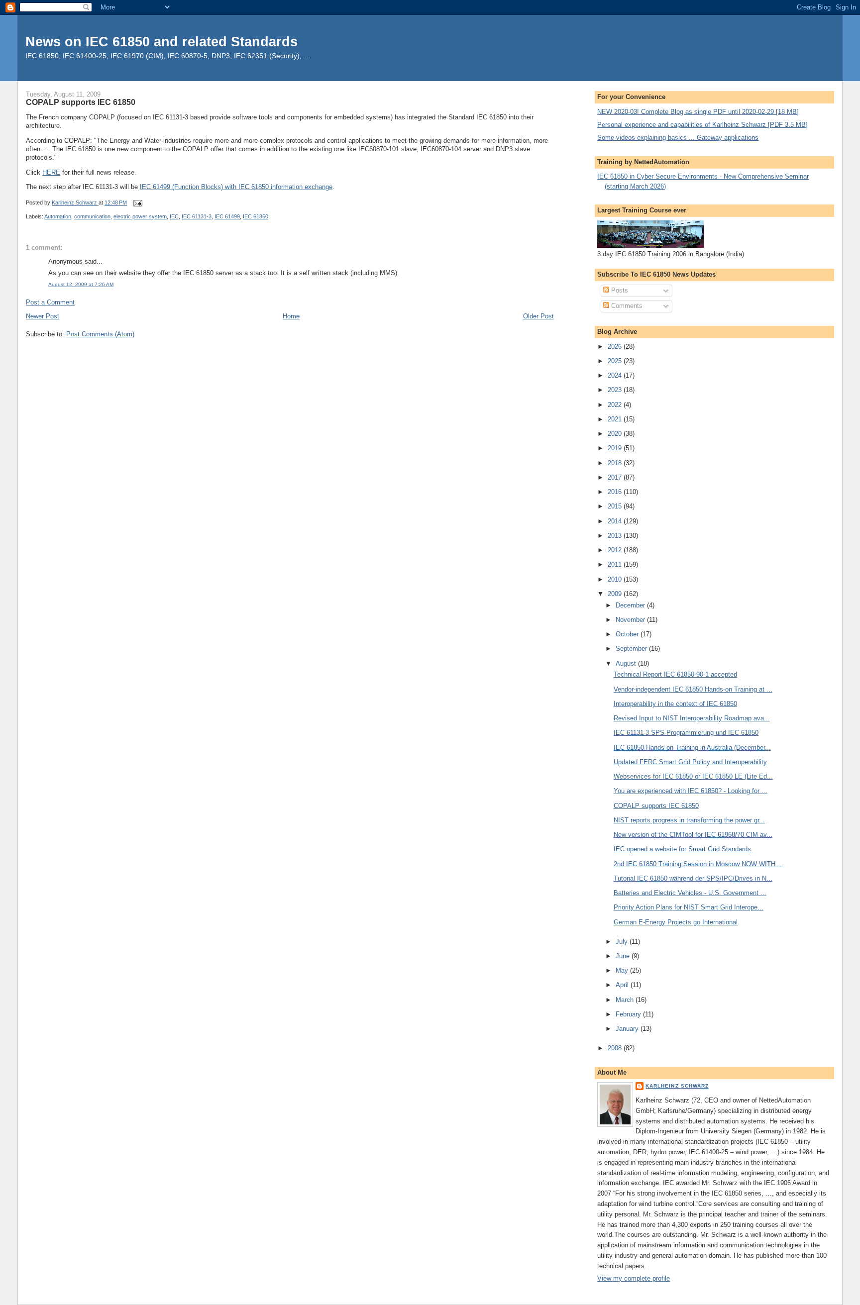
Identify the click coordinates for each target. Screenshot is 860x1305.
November (631, 619)
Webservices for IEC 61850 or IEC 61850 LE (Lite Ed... (693, 776)
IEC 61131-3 (197, 216)
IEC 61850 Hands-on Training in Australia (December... (692, 747)
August (627, 663)
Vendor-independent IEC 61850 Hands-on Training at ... (693, 689)
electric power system (140, 216)
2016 (616, 492)
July (623, 941)
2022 (616, 404)
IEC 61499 (227, 216)
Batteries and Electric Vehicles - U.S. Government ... (690, 893)
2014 (616, 521)
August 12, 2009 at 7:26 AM (80, 284)
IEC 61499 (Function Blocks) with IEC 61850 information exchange (236, 187)
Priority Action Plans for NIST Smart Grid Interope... (688, 907)
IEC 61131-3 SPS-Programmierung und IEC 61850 (686, 732)
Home (291, 316)
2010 (616, 579)
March (626, 1000)
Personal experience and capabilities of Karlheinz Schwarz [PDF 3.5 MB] (702, 124)
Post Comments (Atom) (100, 334)
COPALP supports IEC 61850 (656, 805)
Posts (618, 290)
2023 (616, 390)
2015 (616, 506)
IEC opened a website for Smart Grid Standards (682, 849)
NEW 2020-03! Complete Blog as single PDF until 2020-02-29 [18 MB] (698, 111)
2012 (616, 550)
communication (92, 216)
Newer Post (42, 316)
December (631, 605)
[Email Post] (137, 203)
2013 (616, 535)
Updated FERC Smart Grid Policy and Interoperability (690, 762)
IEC (174, 216)
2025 (616, 361)
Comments (626, 305)
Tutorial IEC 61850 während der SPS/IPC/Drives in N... (693, 878)
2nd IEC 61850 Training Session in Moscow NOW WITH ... (698, 864)
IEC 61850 (255, 216)
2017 (616, 477)
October (628, 634)
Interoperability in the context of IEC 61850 (675, 703)
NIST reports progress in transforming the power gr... (689, 820)
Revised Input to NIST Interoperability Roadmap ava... (692, 718)
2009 (616, 594)
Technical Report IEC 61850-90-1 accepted (675, 674)
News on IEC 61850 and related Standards (161, 41)
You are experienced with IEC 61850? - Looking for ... (690, 791)
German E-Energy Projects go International (676, 922)
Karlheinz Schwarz (676, 1086)
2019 (616, 448)
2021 (616, 419)
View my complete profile (633, 1278)
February (629, 1014)
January (628, 1028)
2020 (616, 433)
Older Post (538, 316)
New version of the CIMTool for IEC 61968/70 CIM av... (693, 834)
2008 (616, 1048)
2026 (616, 346)
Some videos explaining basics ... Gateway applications (677, 137)
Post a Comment (50, 302)
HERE (51, 172)
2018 (616, 463)
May (623, 970)
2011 (616, 564)
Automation (57, 216)
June (624, 956)
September (632, 648)
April (623, 985)
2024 (616, 375)
